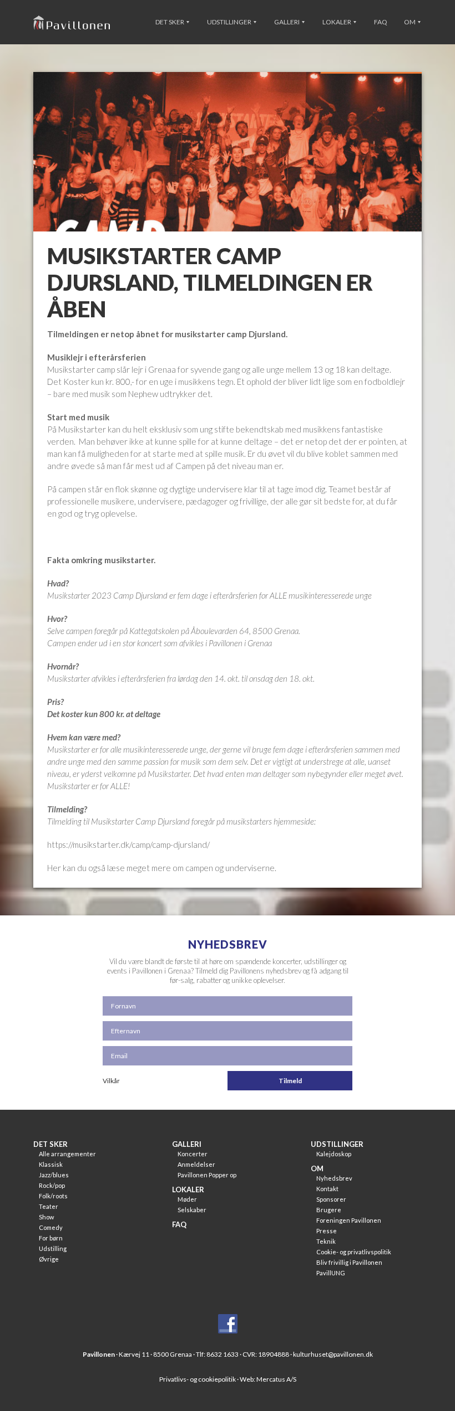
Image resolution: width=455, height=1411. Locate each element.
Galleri (287, 22)
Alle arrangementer (67, 1153)
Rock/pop (52, 1185)
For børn (51, 1238)
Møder (187, 1199)
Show (46, 1217)
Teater (48, 1206)
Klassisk (51, 1164)
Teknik (326, 1241)
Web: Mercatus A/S (268, 1379)
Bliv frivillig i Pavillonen (349, 1262)
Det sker (170, 22)
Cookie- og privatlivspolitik (353, 1251)
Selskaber (192, 1209)
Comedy (51, 1227)
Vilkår (111, 1081)
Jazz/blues (54, 1174)
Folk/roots (53, 1195)
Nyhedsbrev (334, 1178)
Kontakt (327, 1188)
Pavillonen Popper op (207, 1174)
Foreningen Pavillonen (348, 1220)
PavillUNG (330, 1272)
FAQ (380, 22)
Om (410, 22)
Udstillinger (229, 22)
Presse (326, 1230)
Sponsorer (331, 1199)
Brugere (328, 1209)
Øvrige (49, 1259)
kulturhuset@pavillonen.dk (333, 1354)
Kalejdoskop (333, 1153)
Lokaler (337, 22)
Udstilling (53, 1248)
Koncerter (193, 1153)
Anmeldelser (196, 1164)
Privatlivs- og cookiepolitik (197, 1379)
